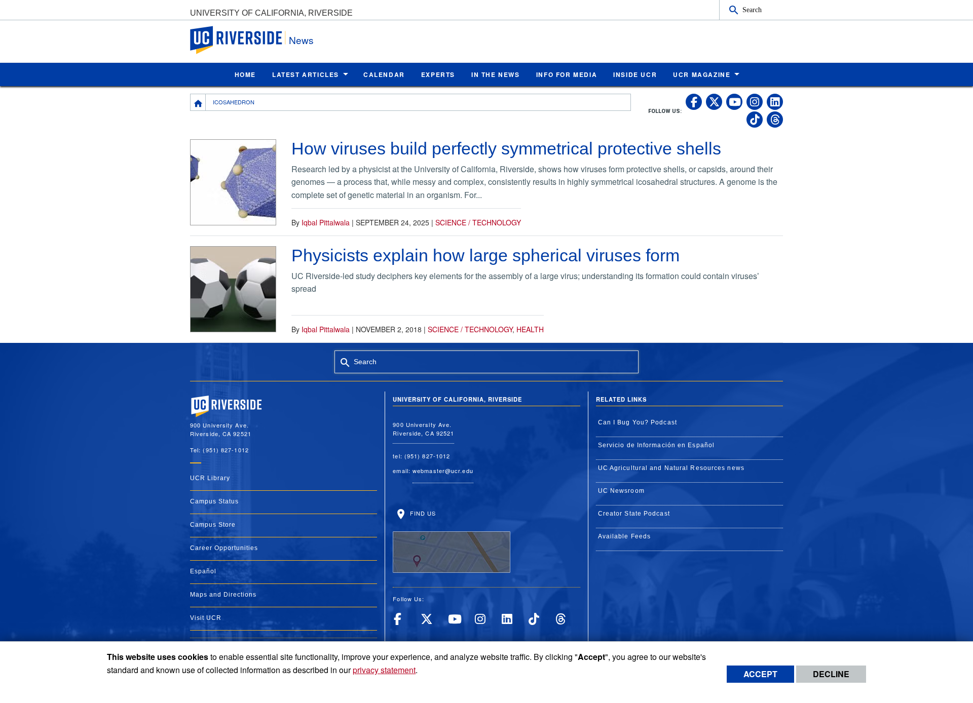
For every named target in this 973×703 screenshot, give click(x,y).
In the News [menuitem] (495, 74)
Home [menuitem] (245, 74)
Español (203, 571)
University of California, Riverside (271, 13)
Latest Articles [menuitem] (305, 74)
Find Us (421, 513)
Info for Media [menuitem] (566, 74)
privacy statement (384, 670)
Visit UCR (205, 617)
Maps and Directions (223, 594)
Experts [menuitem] (438, 74)
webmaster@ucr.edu (443, 470)
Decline (831, 674)
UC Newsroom (621, 490)
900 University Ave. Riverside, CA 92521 (423, 428)
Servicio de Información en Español (656, 445)
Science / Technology (478, 222)
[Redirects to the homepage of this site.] (198, 102)
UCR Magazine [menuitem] (701, 74)
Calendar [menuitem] (384, 74)
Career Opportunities (224, 548)
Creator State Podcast (634, 513)
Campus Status (214, 501)
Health (530, 329)
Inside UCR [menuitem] (635, 74)
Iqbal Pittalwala (326, 222)
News (301, 40)
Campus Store (213, 524)
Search (752, 10)
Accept (760, 674)
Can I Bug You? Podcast (637, 422)
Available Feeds (624, 536)
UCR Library (210, 478)
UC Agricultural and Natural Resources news (671, 468)
